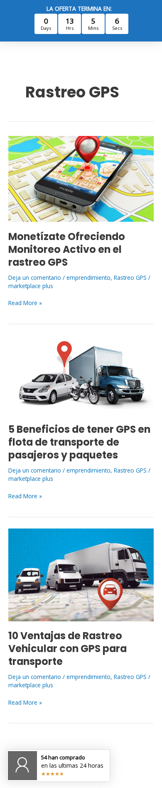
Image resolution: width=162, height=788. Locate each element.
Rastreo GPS (130, 277)
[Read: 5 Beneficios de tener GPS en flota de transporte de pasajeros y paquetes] (81, 374)
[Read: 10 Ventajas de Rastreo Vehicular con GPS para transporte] (81, 574)
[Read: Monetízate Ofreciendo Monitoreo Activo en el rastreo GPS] (81, 178)
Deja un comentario (34, 277)
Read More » (25, 303)
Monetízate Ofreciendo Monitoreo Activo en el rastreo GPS (66, 249)
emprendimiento (88, 277)
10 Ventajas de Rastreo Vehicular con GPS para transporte (67, 648)
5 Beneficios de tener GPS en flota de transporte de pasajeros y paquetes (79, 442)
